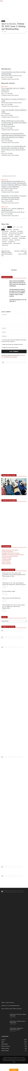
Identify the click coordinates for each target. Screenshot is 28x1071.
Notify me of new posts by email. (10, 347)
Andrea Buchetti (9, 229)
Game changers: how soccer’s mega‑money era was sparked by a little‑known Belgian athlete (13, 606)
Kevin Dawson (17, 234)
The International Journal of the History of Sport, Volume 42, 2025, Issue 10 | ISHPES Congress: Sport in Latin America (17, 293)
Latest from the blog (8, 570)
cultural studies (13, 231)
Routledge (11, 239)
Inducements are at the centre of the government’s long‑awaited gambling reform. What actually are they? (14, 574)
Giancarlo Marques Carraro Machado (16, 233)
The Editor (14, 270)
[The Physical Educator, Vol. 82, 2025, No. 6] (5, 301)
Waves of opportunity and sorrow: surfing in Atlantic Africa (13, 89)
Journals (7, 18)
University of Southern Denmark (10, 556)
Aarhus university (6, 562)
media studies (23, 236)
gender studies (5, 233)
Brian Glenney (16, 229)
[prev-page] (2, 307)
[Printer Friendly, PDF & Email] (14, 220)
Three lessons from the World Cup (11, 598)
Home (2, 18)
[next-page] (5, 307)
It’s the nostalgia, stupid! (8, 591)
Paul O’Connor (5, 239)
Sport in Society (5, 245)
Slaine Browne (17, 239)
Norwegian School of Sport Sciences (10, 553)
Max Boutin (17, 236)
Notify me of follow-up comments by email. (13, 344)
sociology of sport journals (7, 243)
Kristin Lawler (4, 236)
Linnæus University (6, 557)
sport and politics (17, 243)
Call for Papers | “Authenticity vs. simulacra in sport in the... (16, 1028)
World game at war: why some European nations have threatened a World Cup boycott (14, 583)
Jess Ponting (4, 234)
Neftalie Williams (22, 238)
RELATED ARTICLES (7, 277)
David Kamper (20, 231)
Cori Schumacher (5, 231)
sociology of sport (11, 241)
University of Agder (6, 559)
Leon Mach (11, 236)
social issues (4, 241)
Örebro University (6, 563)
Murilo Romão (15, 238)
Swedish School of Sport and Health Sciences (13, 554)
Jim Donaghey (10, 234)
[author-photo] (14, 268)
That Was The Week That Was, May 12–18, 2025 (20, 252)
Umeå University (6, 560)
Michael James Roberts (6, 238)
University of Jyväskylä (7, 551)
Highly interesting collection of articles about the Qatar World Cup (6, 253)
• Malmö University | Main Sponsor (9, 550)
